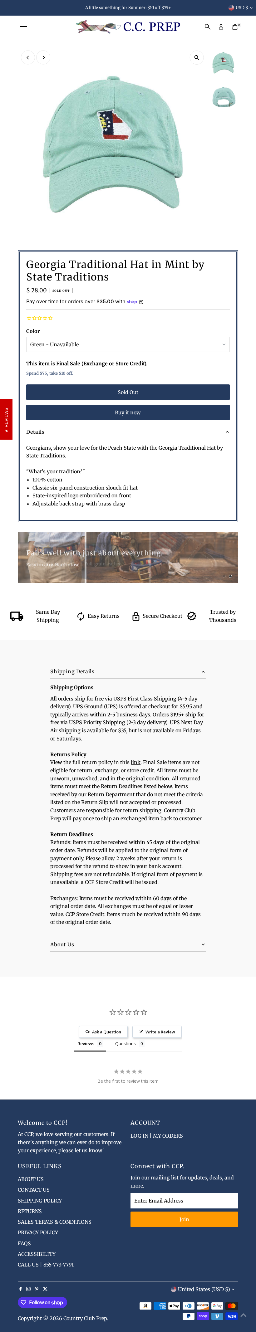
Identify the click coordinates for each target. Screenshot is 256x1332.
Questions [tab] (125, 1044)
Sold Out (128, 392)
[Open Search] (207, 27)
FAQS (24, 1243)
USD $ (242, 7)
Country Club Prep (85, 1318)
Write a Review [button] (160, 1032)
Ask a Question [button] (106, 1032)
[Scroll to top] (243, 1315)
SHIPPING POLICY (40, 1201)
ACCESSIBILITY (37, 1254)
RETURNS (30, 1211)
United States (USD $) (204, 1289)
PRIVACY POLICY (38, 1232)
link (135, 762)
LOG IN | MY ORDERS (156, 1136)
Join (184, 1219)
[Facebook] (20, 1289)
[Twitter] (45, 1289)
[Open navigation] (23, 27)
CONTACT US (34, 1190)
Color (33, 331)
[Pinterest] (36, 1289)
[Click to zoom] (197, 58)
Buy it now (128, 412)
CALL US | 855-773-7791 (46, 1264)
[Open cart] (235, 27)
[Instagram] (28, 1289)
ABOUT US (31, 1179)
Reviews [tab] (85, 1044)
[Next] (43, 58)
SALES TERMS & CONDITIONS (54, 1222)
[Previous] (28, 58)
